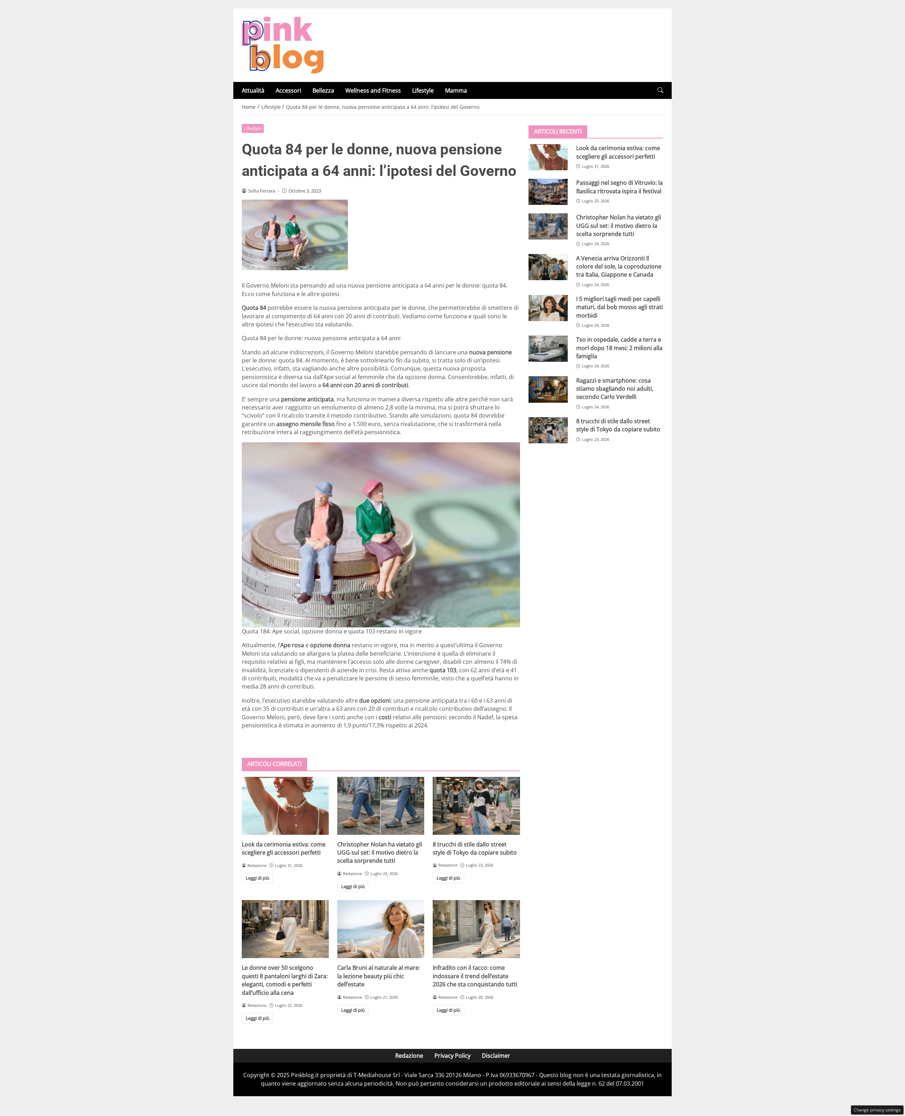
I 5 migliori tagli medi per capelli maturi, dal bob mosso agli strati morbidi (619, 307)
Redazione (409, 1055)
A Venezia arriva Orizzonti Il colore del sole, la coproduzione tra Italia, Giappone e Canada (618, 266)
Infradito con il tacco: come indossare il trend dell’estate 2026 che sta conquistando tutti (475, 976)
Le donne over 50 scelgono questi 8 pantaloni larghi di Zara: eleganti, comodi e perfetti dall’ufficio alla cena (285, 980)
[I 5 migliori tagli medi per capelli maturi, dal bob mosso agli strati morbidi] (548, 308)
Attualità (253, 90)
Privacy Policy (452, 1055)
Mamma (456, 90)
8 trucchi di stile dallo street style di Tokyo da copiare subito (475, 848)
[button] (660, 90)
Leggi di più (257, 878)
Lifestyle (423, 90)
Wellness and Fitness (373, 90)
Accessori (288, 90)
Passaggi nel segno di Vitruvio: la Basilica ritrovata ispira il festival (619, 187)
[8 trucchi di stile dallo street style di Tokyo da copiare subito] (476, 806)
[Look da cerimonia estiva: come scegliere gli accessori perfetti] (285, 806)
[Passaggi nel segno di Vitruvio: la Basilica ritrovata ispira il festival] (548, 192)
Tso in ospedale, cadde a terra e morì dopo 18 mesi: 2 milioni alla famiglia (619, 348)
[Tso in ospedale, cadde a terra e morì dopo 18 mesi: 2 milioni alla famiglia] (548, 349)
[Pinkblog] (282, 44)
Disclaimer (496, 1055)
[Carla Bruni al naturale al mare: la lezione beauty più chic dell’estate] (380, 929)
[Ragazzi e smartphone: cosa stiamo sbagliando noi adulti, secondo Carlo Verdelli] (548, 389)
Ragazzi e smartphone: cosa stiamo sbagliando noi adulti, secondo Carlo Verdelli (614, 388)
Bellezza (323, 90)
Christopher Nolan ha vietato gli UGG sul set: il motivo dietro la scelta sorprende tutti (379, 852)
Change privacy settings (877, 1110)
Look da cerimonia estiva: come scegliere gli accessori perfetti (284, 848)
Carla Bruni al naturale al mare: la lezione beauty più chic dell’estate (378, 976)
